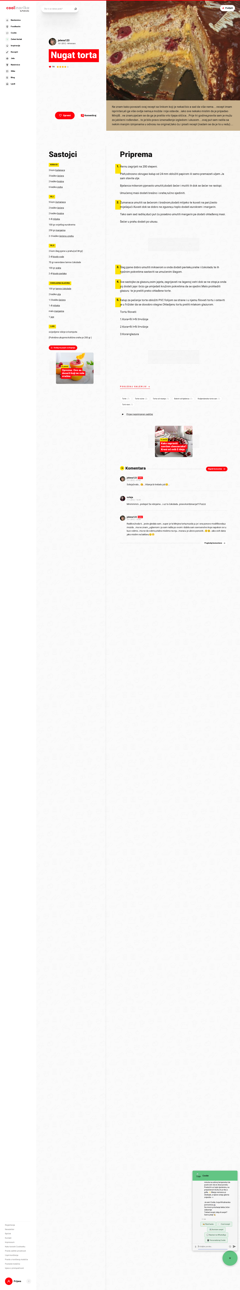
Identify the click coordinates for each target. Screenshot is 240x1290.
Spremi (67, 115)
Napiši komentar (215, 469)
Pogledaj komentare (213, 543)
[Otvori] (28, 1281)
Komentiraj (88, 115)
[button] (18, 52)
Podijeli (229, 8)
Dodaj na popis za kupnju (64, 348)
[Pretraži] (76, 9)
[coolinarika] (18, 8)
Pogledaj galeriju (133, 387)
